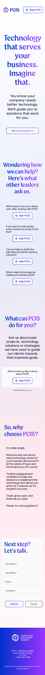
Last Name (11, 573)
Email (8, 582)
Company (10, 591)
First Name (11, 564)
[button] (14, 604)
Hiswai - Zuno (27, 390)
